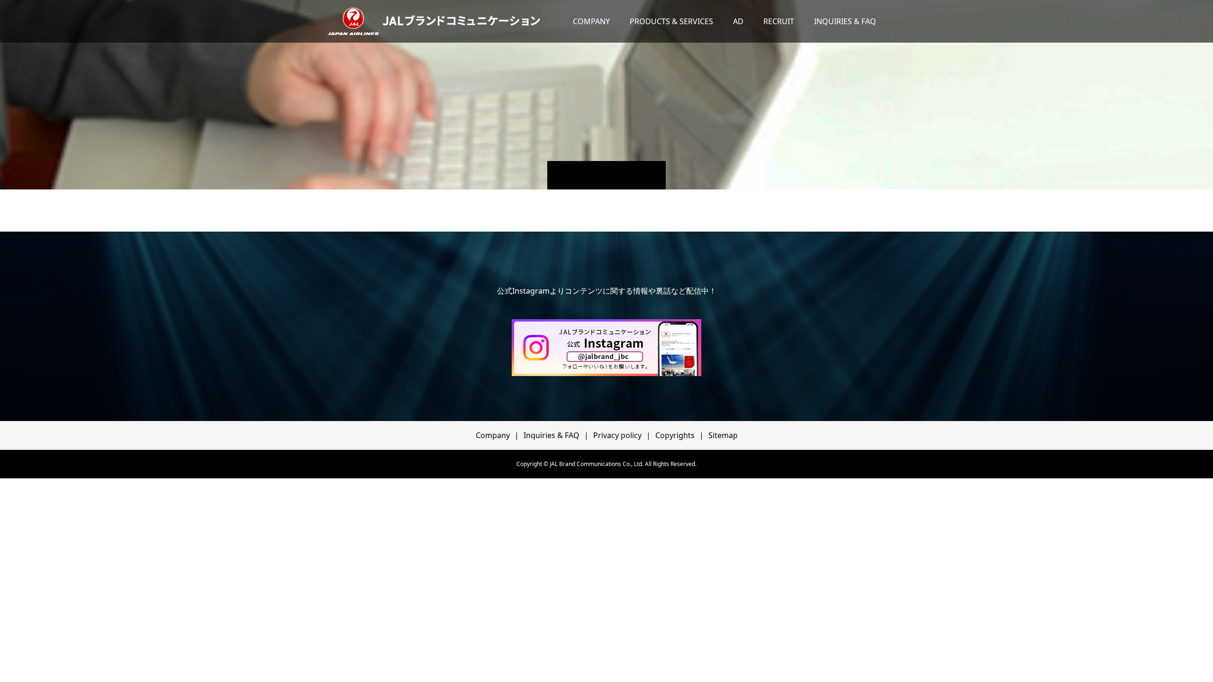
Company (493, 435)
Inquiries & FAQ (551, 435)
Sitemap (723, 435)
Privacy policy (617, 435)
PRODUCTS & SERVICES (671, 21)
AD (738, 21)
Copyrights (675, 435)
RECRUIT (778, 21)
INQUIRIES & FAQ (845, 21)
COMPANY (591, 21)
